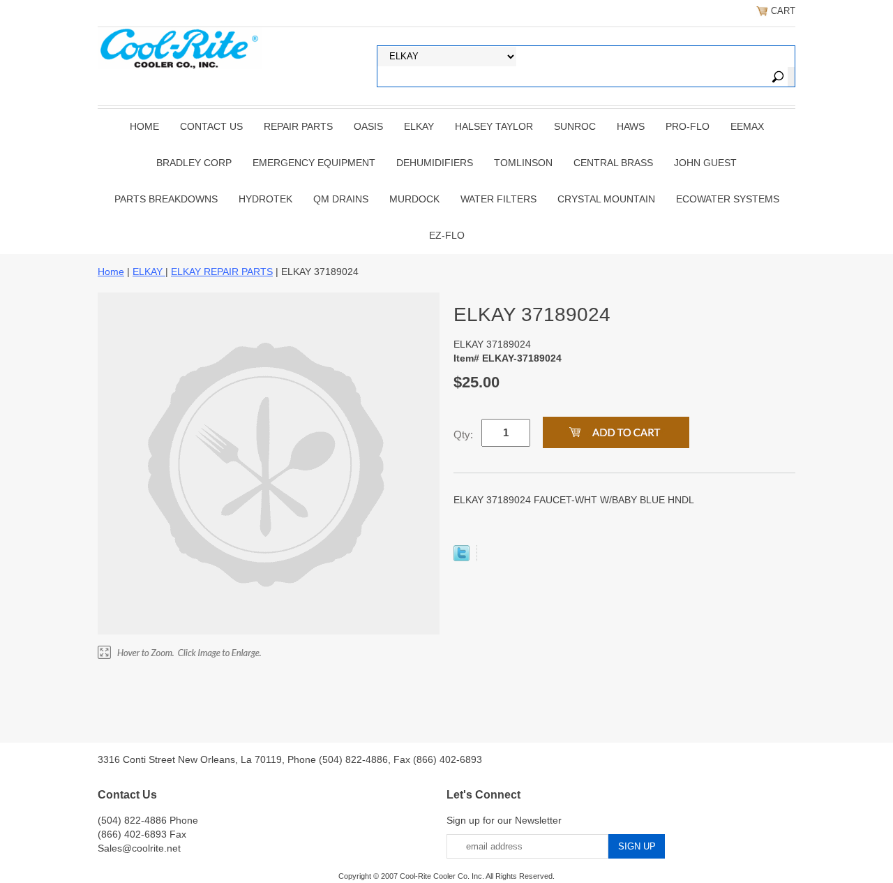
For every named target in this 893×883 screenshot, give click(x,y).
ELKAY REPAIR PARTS (222, 271)
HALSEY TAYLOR (494, 126)
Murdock (414, 199)
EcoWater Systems (727, 199)
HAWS (631, 126)
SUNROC (575, 126)
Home (144, 126)
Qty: (463, 434)
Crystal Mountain (606, 199)
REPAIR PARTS (298, 126)
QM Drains (340, 199)
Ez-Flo (447, 235)
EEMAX (747, 126)
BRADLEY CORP (194, 162)
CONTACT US (211, 126)
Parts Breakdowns (166, 199)
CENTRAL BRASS (613, 162)
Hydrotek (265, 199)
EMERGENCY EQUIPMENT (314, 162)
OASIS (368, 126)
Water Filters (498, 199)
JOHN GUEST (705, 162)
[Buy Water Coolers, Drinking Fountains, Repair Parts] (180, 46)
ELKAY (419, 126)
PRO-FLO (688, 126)
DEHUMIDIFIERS (434, 162)
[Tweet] (461, 557)
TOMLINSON (523, 162)
